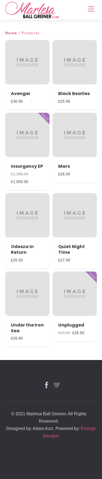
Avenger (20, 93)
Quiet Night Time (71, 249)
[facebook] (46, 384)
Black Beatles (74, 93)
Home (11, 33)
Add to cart (27, 62)
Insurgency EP (27, 166)
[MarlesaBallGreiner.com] (32, 9)
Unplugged (71, 325)
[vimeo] (56, 384)
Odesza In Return (22, 249)
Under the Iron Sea (27, 328)
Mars (64, 166)
